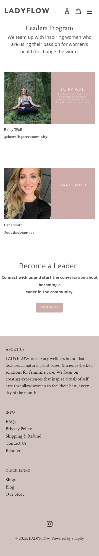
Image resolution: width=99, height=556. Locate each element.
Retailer (13, 450)
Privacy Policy (19, 429)
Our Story (15, 494)
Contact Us (16, 443)
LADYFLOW (40, 538)
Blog (10, 487)
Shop (10, 480)
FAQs (11, 422)
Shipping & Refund (23, 436)
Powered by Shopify (68, 538)
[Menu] (89, 11)
